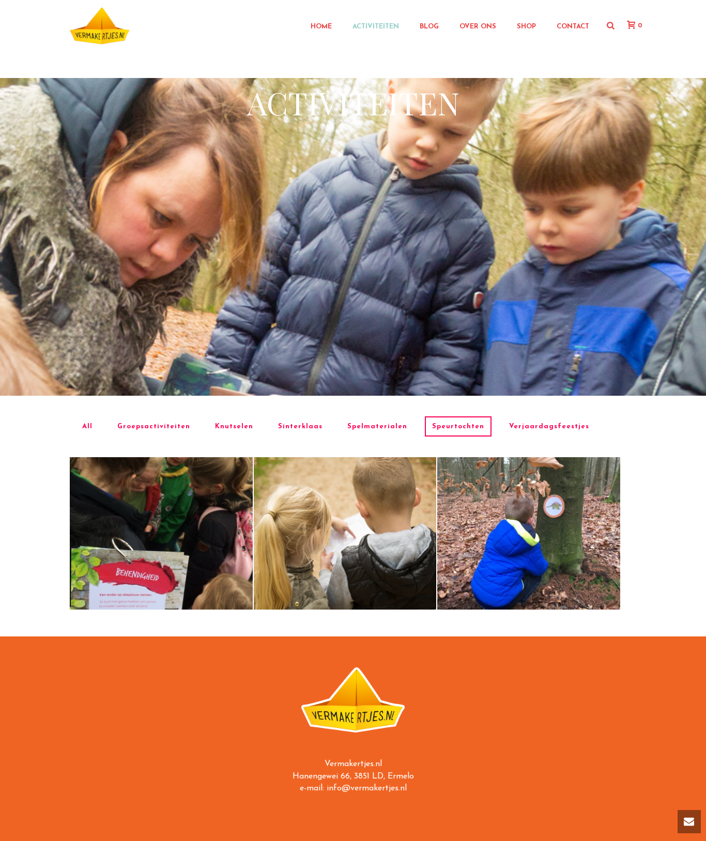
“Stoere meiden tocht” (161, 500)
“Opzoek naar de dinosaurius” (528, 500)
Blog (429, 26)
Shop (526, 26)
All (87, 426)
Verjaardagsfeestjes (549, 426)
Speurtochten (458, 426)
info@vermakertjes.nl (367, 788)
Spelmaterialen (377, 426)
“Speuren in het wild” (345, 500)
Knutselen (234, 426)
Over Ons (477, 26)
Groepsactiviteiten (153, 426)
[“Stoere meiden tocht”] (177, 568)
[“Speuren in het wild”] (361, 568)
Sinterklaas (300, 426)
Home (321, 26)
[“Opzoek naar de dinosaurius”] (545, 568)
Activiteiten (375, 26)
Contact (573, 26)
